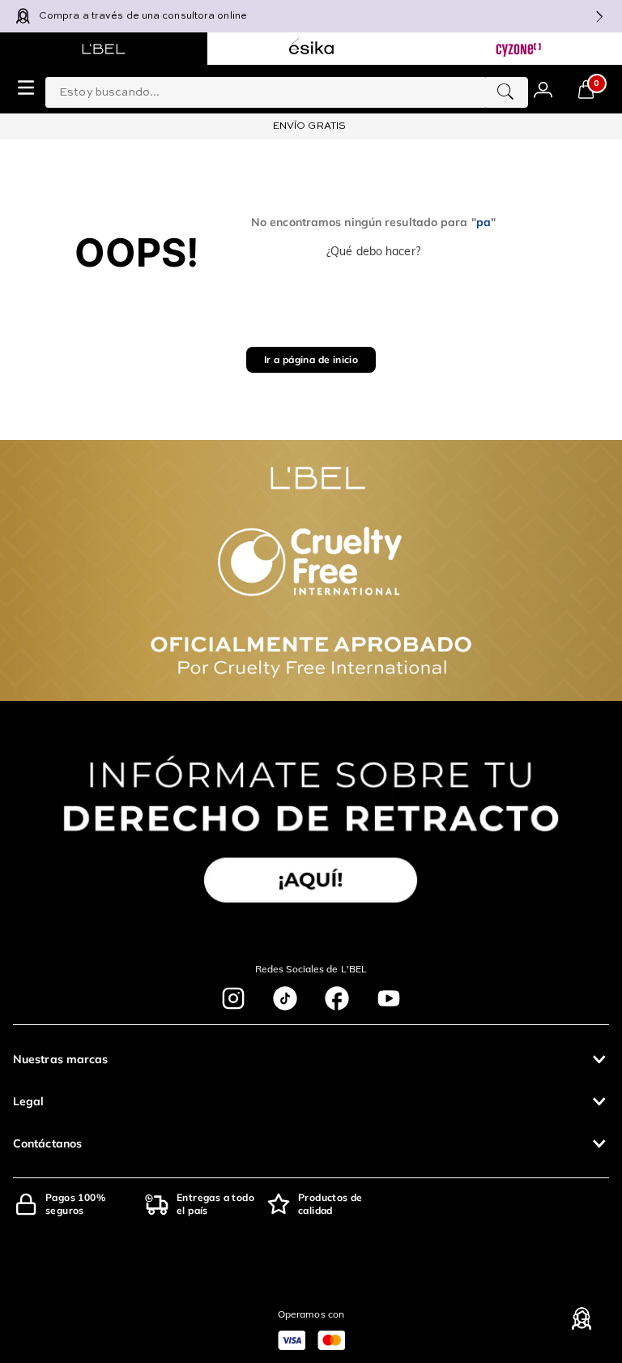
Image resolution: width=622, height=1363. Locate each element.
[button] (311, 1059)
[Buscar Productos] (505, 92)
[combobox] (286, 89)
